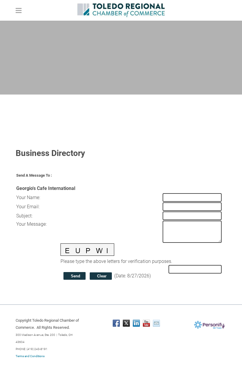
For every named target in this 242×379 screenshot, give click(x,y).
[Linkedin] (136, 323)
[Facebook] (116, 323)
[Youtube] (146, 323)
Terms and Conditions (30, 356)
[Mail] (156, 323)
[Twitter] (126, 323)
